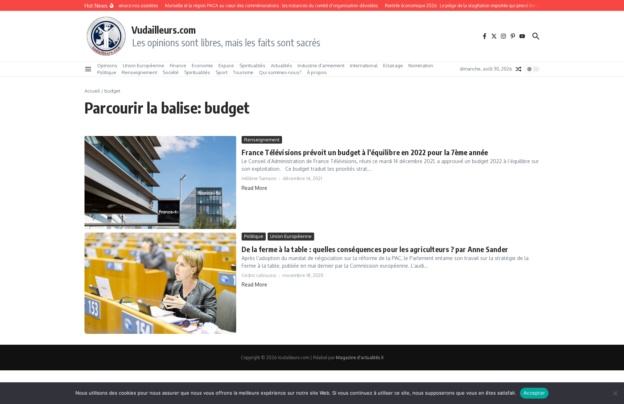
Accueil (92, 91)
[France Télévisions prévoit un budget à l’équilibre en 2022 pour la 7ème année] (160, 182)
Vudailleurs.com (163, 30)
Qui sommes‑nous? (280, 72)
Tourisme (243, 72)
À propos (317, 72)
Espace (226, 65)
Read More (254, 188)
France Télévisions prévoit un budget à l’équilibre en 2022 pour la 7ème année (365, 152)
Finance (178, 65)
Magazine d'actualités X (360, 357)
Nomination (420, 65)
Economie (202, 65)
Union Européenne (143, 65)
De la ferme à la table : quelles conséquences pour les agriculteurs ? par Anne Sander (375, 249)
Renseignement (139, 72)
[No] (615, 393)
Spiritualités (252, 65)
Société (170, 72)
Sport (222, 72)
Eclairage (393, 65)
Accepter (534, 393)
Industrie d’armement (321, 65)
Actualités (281, 65)
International (364, 65)
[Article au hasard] (518, 69)
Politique (106, 72)
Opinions (107, 65)
